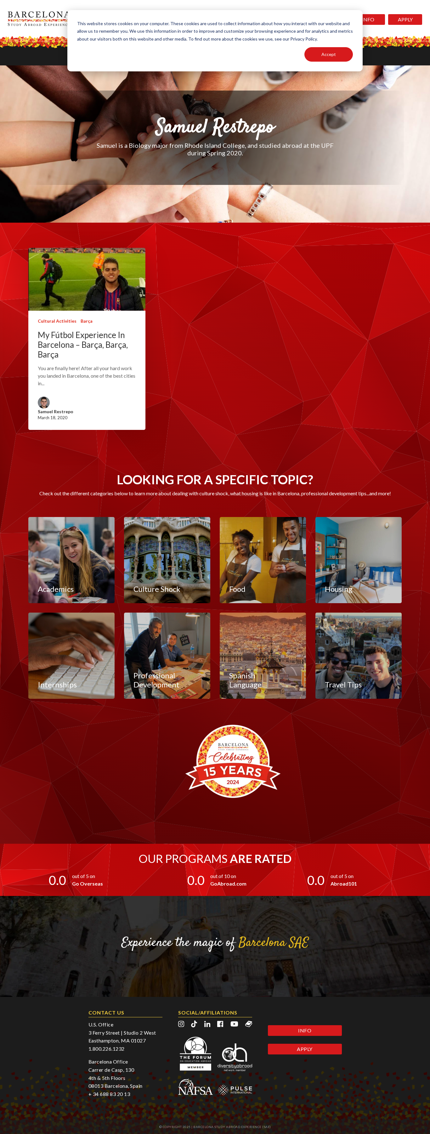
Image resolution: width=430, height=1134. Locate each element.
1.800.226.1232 (106, 1049)
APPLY (405, 19)
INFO (368, 19)
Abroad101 (344, 884)
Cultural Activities (57, 321)
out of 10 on (223, 876)
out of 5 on (83, 876)
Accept (328, 54)
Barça (87, 321)
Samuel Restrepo (55, 411)
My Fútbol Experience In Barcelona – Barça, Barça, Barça (83, 344)
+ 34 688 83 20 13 (109, 1094)
